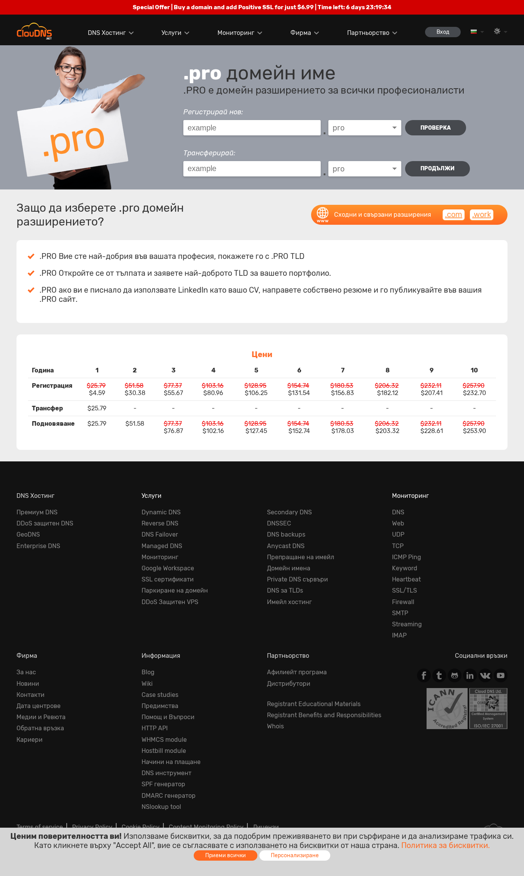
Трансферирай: (209, 153)
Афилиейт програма (297, 672)
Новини (27, 683)
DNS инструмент (166, 773)
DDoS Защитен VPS (170, 602)
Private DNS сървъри (297, 579)
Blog (148, 672)
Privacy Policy (92, 827)
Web (398, 523)
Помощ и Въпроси (168, 717)
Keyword (404, 568)
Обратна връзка (40, 728)
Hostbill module (164, 750)
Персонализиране (295, 855)
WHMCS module (164, 739)
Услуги (171, 32)
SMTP (400, 613)
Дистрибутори (288, 683)
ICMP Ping (406, 557)
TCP (398, 546)
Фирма (300, 32)
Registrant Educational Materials (314, 704)
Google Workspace (168, 568)
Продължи (437, 168)
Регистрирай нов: (213, 112)
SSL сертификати (168, 579)
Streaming (407, 624)
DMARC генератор (169, 795)
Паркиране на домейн (175, 590)
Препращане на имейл (300, 557)
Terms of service (39, 827)
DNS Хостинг (107, 32)
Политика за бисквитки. (445, 845)
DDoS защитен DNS (44, 523)
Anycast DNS (286, 546)
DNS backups (286, 534)
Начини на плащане (171, 762)
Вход (443, 32)
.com (453, 214)
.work (481, 214)
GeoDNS (28, 534)
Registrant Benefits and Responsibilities (324, 715)
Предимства (160, 706)
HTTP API (155, 728)
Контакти (30, 694)
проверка (435, 128)
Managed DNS (162, 546)
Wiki (147, 683)
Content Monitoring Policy (206, 827)
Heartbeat (406, 579)
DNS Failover (160, 534)
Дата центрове (38, 706)
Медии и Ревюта (41, 717)
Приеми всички (225, 855)
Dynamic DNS (161, 512)
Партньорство (368, 32)
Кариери (29, 739)
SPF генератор (163, 784)
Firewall (403, 602)
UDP (398, 534)
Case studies (160, 694)
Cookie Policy (141, 827)
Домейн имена (288, 568)
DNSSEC (279, 523)
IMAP (399, 635)
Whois (275, 726)
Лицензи (266, 827)
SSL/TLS (404, 590)
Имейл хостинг (289, 602)
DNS (398, 512)
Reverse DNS (160, 523)
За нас (26, 672)
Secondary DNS (289, 512)
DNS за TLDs (285, 590)
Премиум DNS (37, 512)
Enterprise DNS (38, 546)
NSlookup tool (161, 806)
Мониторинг (236, 32)
